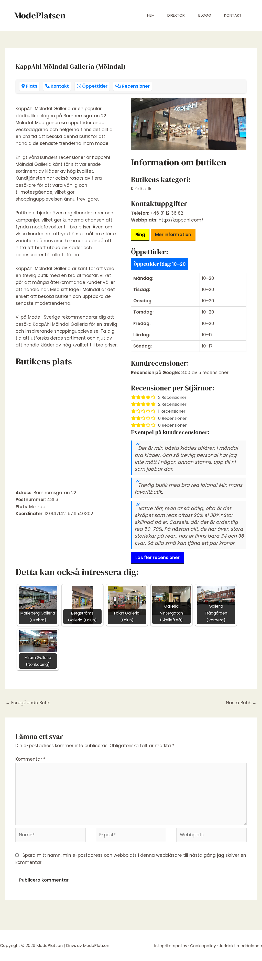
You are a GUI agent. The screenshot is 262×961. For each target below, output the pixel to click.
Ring (140, 234)
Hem (151, 15)
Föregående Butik (28, 703)
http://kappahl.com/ (181, 220)
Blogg (204, 15)
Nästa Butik (241, 703)
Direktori (176, 15)
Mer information (173, 234)
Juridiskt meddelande (240, 946)
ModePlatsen (40, 15)
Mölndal (38, 507)
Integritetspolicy (170, 946)
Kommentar (30, 759)
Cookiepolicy (203, 946)
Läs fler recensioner (157, 557)
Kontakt (233, 15)
